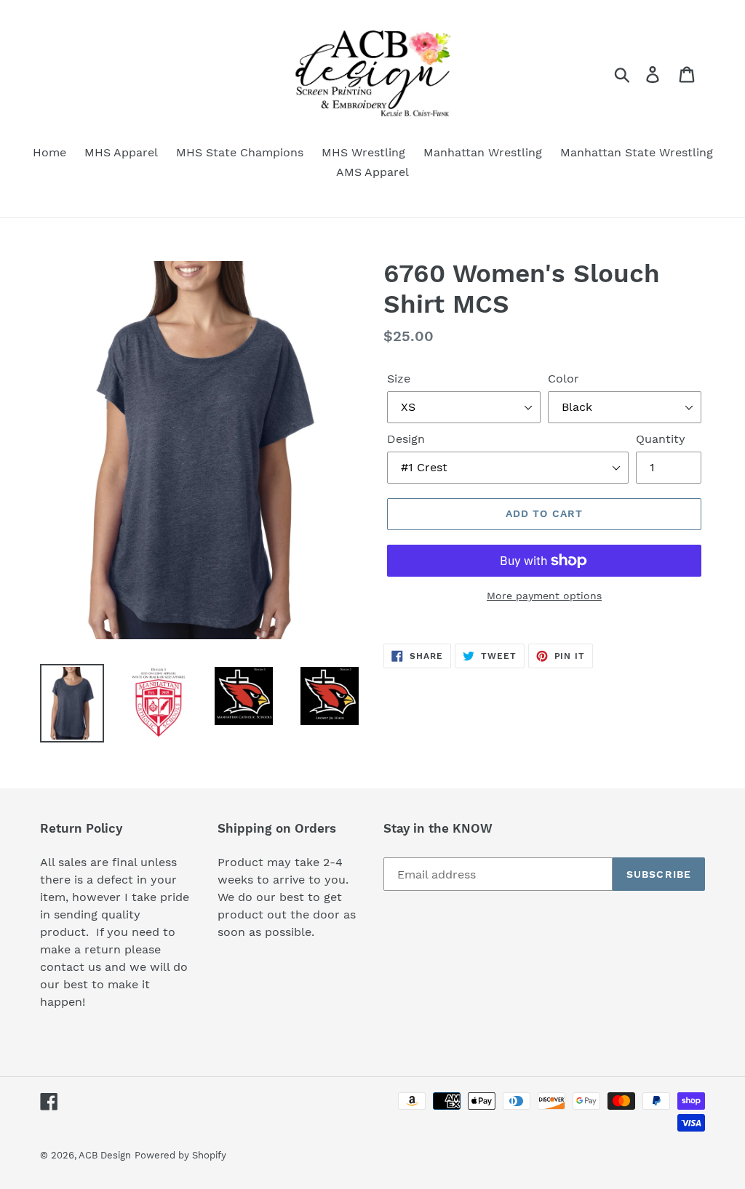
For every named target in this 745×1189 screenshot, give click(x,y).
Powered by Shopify (180, 1155)
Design (406, 439)
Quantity (660, 439)
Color (563, 378)
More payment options (544, 595)
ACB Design (105, 1155)
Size (398, 378)
